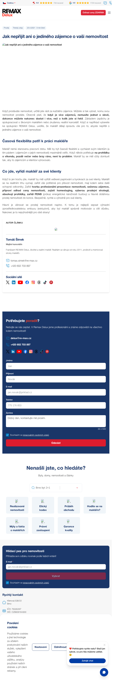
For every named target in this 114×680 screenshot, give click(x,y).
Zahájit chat (87, 661)
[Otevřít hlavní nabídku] (109, 12)
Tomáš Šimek (15, 239)
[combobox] (9, 3)
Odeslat (56, 443)
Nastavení (41, 647)
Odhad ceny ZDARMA (93, 13)
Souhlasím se (16, 435)
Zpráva (9, 413)
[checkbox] (7, 434)
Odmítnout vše (62, 647)
